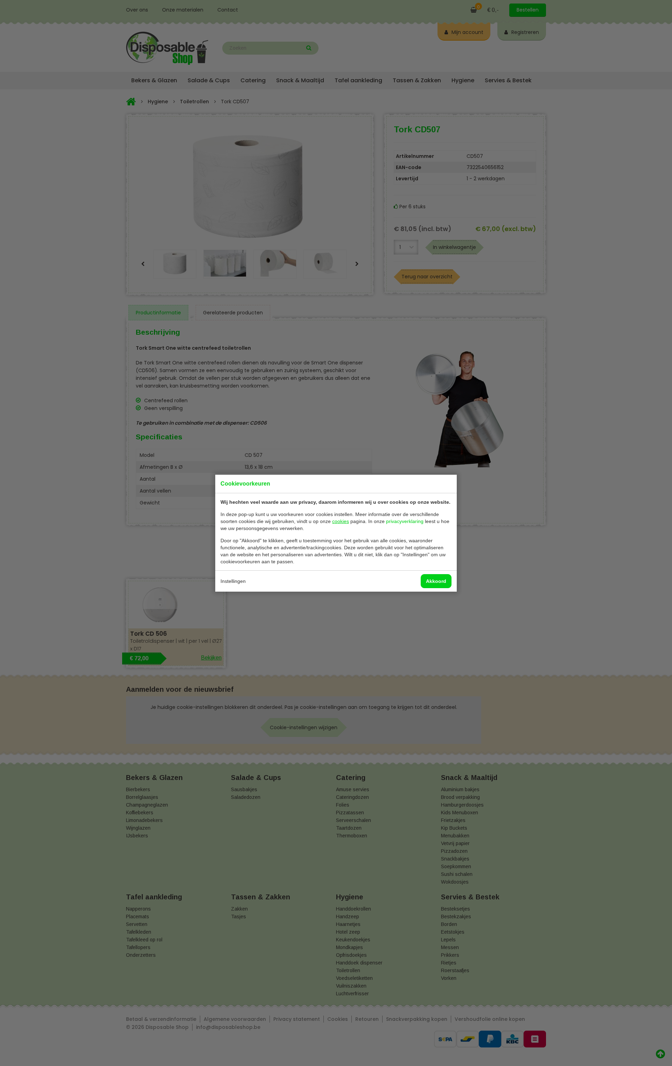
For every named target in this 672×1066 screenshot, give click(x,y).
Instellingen (233, 581)
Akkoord (436, 581)
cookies (340, 521)
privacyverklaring (405, 521)
